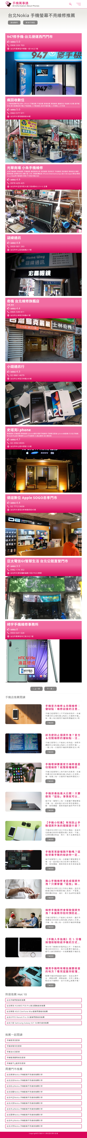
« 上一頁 (36, 689)
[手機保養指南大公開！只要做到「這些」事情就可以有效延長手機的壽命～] (43, 802)
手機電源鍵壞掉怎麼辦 (16, 1057)
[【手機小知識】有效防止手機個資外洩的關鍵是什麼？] (43, 831)
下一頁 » (50, 689)
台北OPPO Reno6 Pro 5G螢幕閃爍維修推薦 (26, 1017)
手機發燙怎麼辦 (13, 1040)
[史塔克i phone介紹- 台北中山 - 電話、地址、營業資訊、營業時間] (43, 437)
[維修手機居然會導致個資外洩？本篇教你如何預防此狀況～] (43, 918)
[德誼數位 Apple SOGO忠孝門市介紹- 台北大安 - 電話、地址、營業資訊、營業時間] (43, 503)
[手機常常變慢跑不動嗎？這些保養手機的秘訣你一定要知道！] (43, 860)
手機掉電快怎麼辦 (14, 1046)
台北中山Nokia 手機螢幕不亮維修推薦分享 (25, 1120)
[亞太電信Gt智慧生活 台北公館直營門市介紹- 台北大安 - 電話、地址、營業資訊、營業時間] (43, 567)
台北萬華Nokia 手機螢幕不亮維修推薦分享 (25, 1115)
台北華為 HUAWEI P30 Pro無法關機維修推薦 (26, 1006)
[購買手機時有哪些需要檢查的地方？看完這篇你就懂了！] (43, 977)
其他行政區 (30, 22)
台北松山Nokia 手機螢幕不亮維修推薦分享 (25, 1086)
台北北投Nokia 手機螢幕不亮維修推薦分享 (25, 1080)
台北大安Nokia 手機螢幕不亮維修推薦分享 (25, 1103)
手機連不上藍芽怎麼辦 (16, 1063)
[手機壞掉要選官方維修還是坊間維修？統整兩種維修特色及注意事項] (43, 773)
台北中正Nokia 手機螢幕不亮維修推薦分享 (25, 1097)
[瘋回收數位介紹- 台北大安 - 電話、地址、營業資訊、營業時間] (43, 108)
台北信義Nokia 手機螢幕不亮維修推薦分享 (25, 1092)
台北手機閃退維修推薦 (16, 1000)
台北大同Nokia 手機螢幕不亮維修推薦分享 (25, 1126)
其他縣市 (14, 22)
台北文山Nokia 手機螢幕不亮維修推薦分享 (25, 1109)
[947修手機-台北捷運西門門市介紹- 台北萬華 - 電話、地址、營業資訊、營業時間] (43, 42)
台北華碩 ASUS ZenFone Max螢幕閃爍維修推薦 (27, 1011)
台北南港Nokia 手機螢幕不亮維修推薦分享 (25, 1074)
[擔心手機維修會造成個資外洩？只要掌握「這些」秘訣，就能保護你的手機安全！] (43, 889)
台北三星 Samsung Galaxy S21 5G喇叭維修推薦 (28, 1023)
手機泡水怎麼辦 (13, 1052)
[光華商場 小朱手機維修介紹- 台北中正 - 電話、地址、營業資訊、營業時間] (43, 177)
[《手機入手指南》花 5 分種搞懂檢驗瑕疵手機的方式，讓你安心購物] (43, 948)
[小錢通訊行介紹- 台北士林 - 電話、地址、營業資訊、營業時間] (43, 372)
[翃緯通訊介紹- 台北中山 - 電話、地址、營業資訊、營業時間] (43, 243)
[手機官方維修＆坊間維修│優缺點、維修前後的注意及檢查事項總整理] (43, 714)
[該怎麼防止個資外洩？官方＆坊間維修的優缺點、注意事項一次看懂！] (43, 743)
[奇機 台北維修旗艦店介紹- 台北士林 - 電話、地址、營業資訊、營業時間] (43, 308)
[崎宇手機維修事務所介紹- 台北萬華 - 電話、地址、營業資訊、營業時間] (43, 630)
